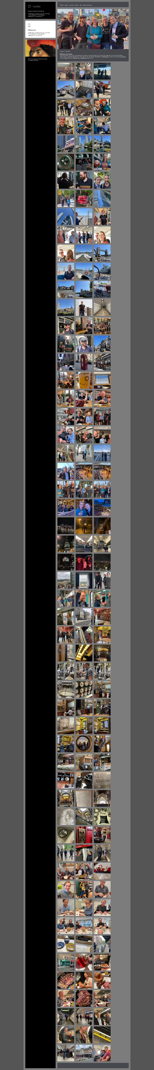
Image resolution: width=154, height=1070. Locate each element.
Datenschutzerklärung (87, 5)
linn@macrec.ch (31, 35)
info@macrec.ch (31, 16)
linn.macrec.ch (39, 35)
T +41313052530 (32, 15)
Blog (81, 5)
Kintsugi (66, 58)
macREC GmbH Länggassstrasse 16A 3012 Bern (39, 13)
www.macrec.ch (39, 16)
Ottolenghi (75, 58)
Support (66, 5)
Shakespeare (105, 56)
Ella (78, 58)
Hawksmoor (83, 58)
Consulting (71, 5)
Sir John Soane (122, 56)
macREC (62, 5)
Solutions (77, 5)
